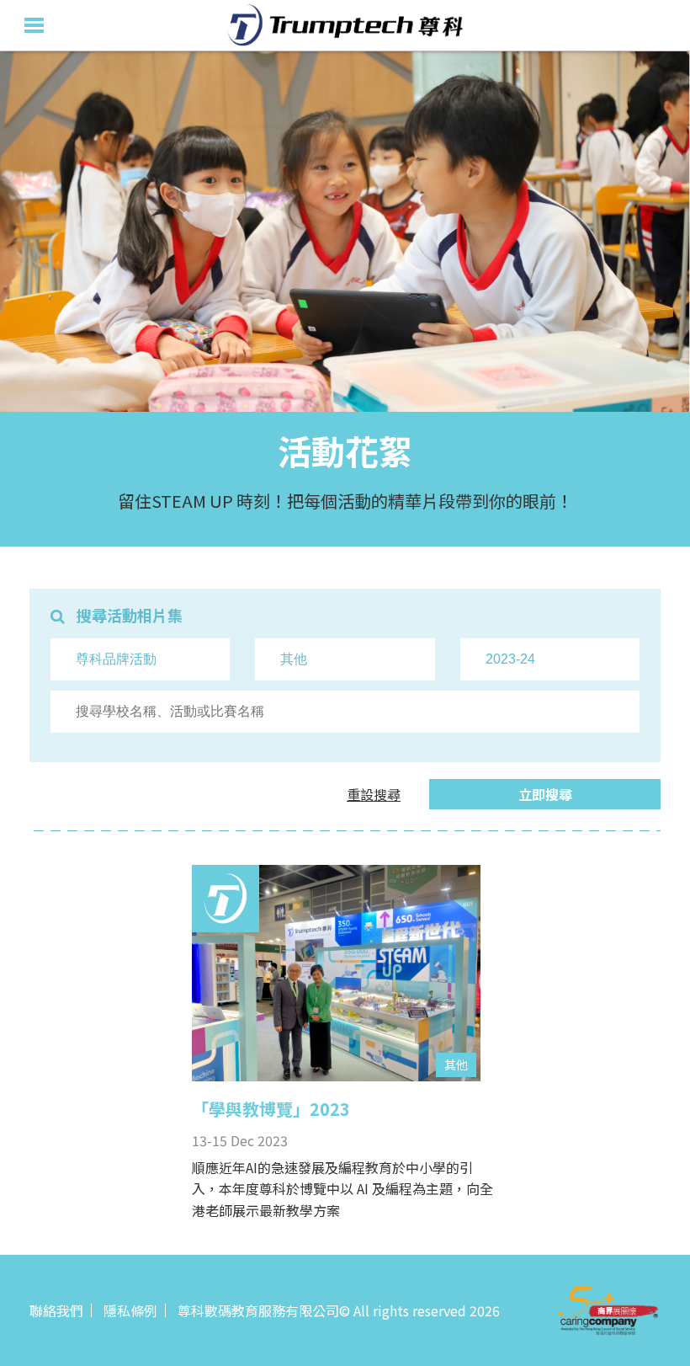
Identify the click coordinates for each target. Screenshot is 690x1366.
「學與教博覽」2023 (271, 1109)
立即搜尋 (545, 794)
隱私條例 (130, 1310)
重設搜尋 (374, 794)
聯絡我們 (56, 1310)
